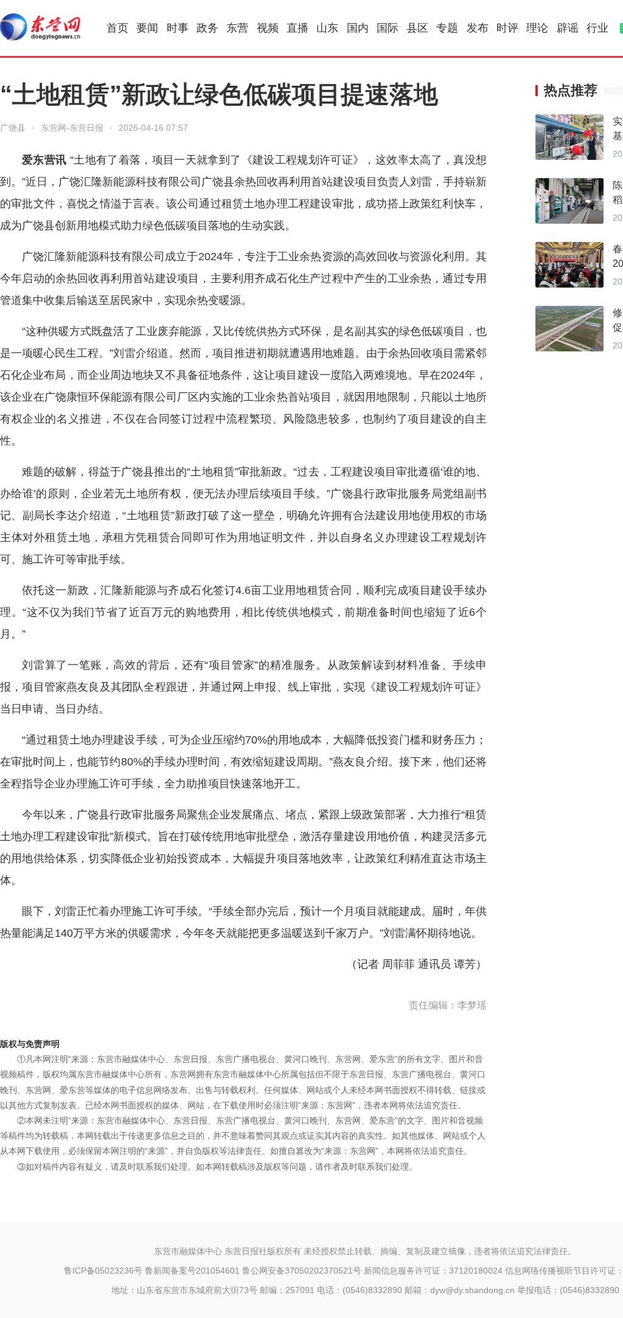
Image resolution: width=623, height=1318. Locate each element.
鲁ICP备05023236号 (103, 1270)
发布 (478, 28)
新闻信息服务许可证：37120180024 (433, 1270)
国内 (358, 28)
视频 (268, 28)
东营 (237, 28)
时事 (178, 28)
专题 (447, 28)
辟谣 (568, 28)
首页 (117, 28)
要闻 (147, 28)
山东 (327, 28)
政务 (207, 28)
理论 (537, 28)
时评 (507, 28)
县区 (417, 28)
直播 (297, 28)
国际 (388, 28)
